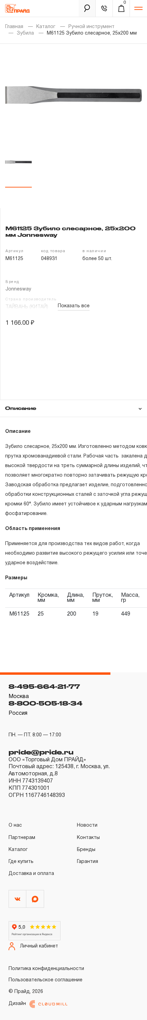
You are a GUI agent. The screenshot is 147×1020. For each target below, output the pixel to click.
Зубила (25, 33)
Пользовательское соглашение (45, 980)
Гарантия (87, 862)
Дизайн (17, 1004)
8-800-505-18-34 (45, 703)
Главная (14, 27)
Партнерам (22, 838)
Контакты (88, 838)
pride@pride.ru (41, 752)
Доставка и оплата (31, 873)
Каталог (45, 27)
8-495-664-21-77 (44, 686)
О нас (15, 825)
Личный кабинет (39, 946)
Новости (87, 825)
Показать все (74, 306)
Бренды (86, 850)
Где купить (21, 862)
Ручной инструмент (91, 27)
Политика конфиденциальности (46, 969)
